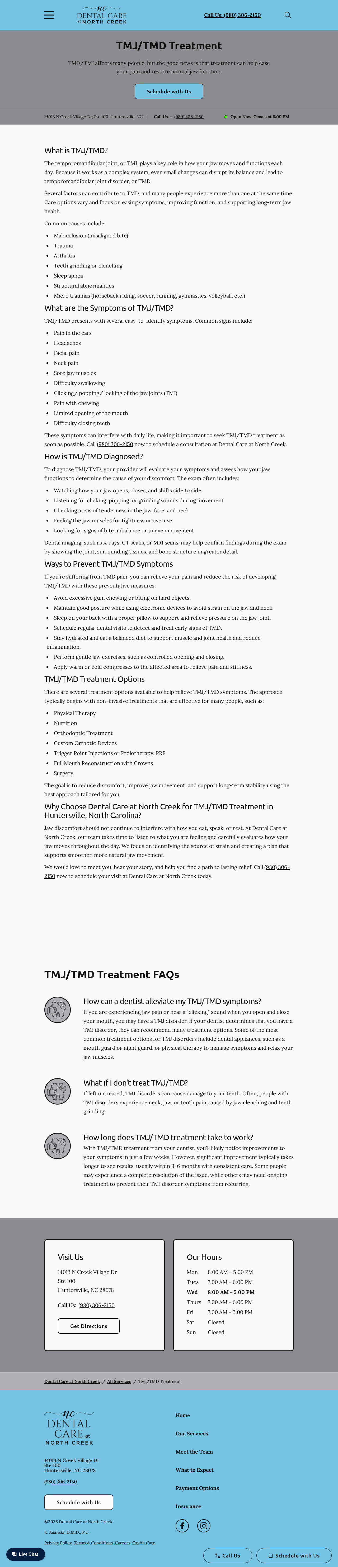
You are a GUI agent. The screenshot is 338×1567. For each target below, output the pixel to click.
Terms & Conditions (93, 1542)
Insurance (188, 1506)
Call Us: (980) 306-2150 (232, 15)
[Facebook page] (182, 1525)
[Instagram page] (203, 1525)
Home (183, 1415)
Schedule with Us (169, 91)
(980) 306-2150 (189, 116)
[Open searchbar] (288, 15)
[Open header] (50, 15)
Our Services (192, 1433)
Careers (122, 1542)
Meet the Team (194, 1451)
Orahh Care (143, 1542)
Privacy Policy (58, 1542)
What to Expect (195, 1469)
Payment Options (197, 1488)
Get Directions (88, 1325)
